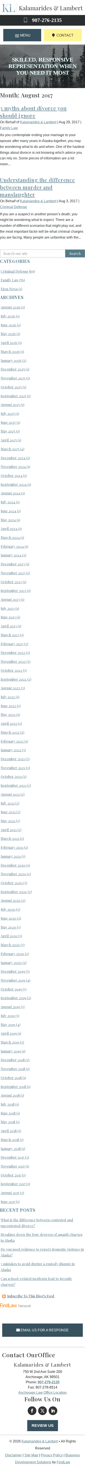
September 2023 (13, 590)
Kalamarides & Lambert (38, 122)
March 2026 (10, 351)
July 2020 (8, 909)
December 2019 (13, 971)
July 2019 (8, 1015)
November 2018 (13, 1068)
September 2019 (13, 998)
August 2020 (10, 900)
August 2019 (10, 1006)
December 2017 (12, 1157)
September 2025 (13, 396)
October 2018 (11, 1077)
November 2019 (13, 980)
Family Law (9, 128)
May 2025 (8, 431)
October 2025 (11, 387)
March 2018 (10, 1139)
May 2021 (8, 821)
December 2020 (13, 865)
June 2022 (8, 706)
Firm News (9, 289)
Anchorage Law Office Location (42, 1392)
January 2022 (11, 750)
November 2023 (13, 573)
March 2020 (10, 945)
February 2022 (12, 741)
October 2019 (11, 989)
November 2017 (13, 1166)
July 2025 (8, 413)
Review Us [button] (43, 1425)
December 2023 (13, 564)
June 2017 (8, 1201)
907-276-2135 (47, 20)
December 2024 (13, 458)
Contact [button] (64, 35)
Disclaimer (13, 1455)
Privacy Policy (52, 1455)
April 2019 (9, 1033)
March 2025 (10, 449)
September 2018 (13, 1086)
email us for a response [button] (45, 1330)
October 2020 (11, 883)
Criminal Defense (13, 207)
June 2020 (8, 918)
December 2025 (13, 369)
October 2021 (11, 776)
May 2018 (8, 1122)
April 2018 (9, 1130)
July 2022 (8, 697)
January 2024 (11, 555)
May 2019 (8, 1024)
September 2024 (14, 484)
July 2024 (8, 502)
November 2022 (13, 661)
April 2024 (9, 528)
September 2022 (13, 679)
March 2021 (10, 838)
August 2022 (10, 688)
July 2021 (7, 803)
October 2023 (11, 582)
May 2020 (8, 927)
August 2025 (10, 404)
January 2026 (11, 360)
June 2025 (8, 422)
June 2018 (8, 1113)
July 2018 (7, 1104)
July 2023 (8, 608)
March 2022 (10, 732)
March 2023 (10, 635)
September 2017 (13, 1184)
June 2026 (8, 325)
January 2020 (11, 962)
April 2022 (9, 723)
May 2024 (8, 520)
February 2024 (12, 546)
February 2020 (12, 953)
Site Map (31, 1455)
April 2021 (9, 829)
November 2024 (13, 466)
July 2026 (8, 316)
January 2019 (11, 1051)
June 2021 (8, 812)
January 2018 (11, 1148)
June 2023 (8, 617)
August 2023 (10, 599)
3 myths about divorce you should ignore (33, 112)
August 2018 (10, 1095)
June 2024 (8, 511)
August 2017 (10, 1192)
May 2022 (8, 714)
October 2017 (11, 1175)
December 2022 (13, 652)
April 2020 (9, 936)
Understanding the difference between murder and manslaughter (37, 187)
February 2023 (12, 644)
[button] (22, 35)
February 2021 (12, 847)
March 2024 (10, 537)
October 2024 (11, 475)
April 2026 (9, 342)
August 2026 (10, 307)
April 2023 (9, 626)
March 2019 (10, 1042)
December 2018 (13, 1060)
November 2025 (13, 378)
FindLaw (63, 1462)
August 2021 (10, 794)
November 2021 (13, 767)
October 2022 (11, 670)
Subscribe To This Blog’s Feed (30, 1296)
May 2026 (8, 333)
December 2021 (13, 759)
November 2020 (13, 874)
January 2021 (11, 856)
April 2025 (9, 440)
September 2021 (13, 785)
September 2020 (14, 891)
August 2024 (10, 493)
